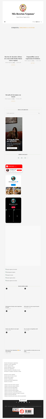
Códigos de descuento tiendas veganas (11, 384)
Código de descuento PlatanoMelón (10, 387)
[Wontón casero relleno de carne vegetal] (13, 319)
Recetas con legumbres (8, 378)
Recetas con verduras (8, 381)
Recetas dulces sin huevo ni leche (10, 375)
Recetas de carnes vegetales (9, 374)
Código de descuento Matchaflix (10, 394)
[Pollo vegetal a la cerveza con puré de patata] (32, 297)
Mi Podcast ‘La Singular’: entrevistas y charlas (12, 371)
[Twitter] (34, 21)
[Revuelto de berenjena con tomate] (13, 80)
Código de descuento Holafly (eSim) (11, 388)
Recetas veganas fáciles (8, 365)
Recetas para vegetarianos (9, 368)
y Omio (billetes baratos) (16, 391)
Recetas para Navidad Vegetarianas (11, 380)
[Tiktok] (39, 21)
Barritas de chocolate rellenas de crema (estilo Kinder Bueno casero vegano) (13, 58)
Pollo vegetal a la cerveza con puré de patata (31, 306)
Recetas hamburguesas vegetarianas (11, 362)
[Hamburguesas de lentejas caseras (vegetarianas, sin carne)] (13, 297)
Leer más (32, 63)
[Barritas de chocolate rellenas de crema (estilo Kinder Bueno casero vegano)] (13, 42)
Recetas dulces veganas (8, 377)
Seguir (13, 207)
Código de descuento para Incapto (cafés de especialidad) (15, 395)
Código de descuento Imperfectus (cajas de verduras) (14, 393)
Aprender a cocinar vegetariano (10, 364)
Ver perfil (13, 184)
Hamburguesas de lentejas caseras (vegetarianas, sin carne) (13, 307)
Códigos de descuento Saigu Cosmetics (11, 386)
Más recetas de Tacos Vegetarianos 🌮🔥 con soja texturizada (13, 351)
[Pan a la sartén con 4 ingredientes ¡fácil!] (32, 319)
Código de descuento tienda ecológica (11, 390)
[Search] (41, 21)
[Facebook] (16, 402)
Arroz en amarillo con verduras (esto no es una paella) (32, 351)
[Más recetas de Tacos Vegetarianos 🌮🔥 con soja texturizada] (13, 340)
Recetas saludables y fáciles (9, 367)
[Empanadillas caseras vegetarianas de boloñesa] (33, 42)
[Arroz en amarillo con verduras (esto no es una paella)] (32, 340)
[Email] (36, 21)
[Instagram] (35, 21)
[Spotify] (26, 402)
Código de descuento (8, 391)
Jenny (14, 62)
